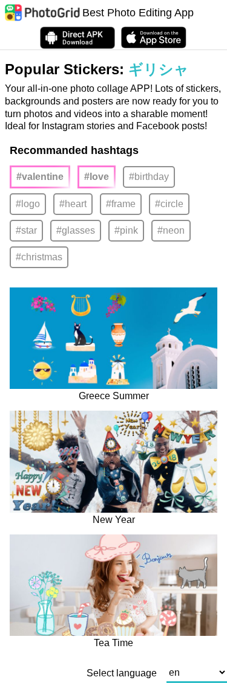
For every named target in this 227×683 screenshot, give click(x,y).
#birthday (149, 177)
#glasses (75, 230)
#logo (28, 204)
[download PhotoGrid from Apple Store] (153, 37)
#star (26, 230)
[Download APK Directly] (77, 38)
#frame (121, 204)
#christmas (39, 257)
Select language (122, 673)
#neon (171, 230)
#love (96, 177)
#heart (73, 204)
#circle (169, 204)
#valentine (40, 177)
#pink (126, 230)
